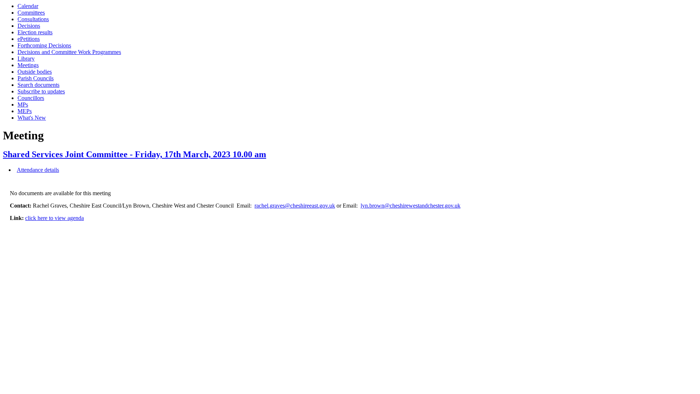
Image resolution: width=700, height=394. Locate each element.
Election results (35, 32)
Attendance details (38, 170)
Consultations (33, 19)
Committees (31, 12)
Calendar (28, 6)
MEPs (25, 111)
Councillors (31, 98)
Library (26, 58)
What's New (32, 118)
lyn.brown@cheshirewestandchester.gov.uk (410, 205)
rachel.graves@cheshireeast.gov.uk (294, 205)
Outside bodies (35, 72)
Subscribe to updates (41, 91)
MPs (23, 104)
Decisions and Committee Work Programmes (69, 52)
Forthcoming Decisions (44, 45)
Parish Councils (36, 78)
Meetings (28, 65)
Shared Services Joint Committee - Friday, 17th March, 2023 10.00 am (134, 154)
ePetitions (29, 39)
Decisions (29, 26)
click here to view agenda (54, 218)
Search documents (38, 85)
